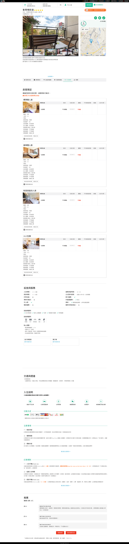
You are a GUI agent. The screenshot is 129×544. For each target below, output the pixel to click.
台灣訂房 (86, 1)
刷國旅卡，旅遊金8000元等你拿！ (96, 10)
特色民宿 (101, 1)
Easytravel (67, 543)
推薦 (77, 79)
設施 (48, 79)
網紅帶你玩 (114, 1)
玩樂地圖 (120, 1)
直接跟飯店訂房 (94, 1)
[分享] (95, 17)
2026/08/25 (72, 109)
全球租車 (107, 1)
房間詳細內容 (29, 139)
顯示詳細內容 (28, 341)
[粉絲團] (99, 17)
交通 (59, 79)
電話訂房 (36, 136)
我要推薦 (60, 532)
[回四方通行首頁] (3, 1)
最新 (28, 79)
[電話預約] (103, 17)
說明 (68, 79)
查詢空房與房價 (28, 136)
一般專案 (42, 109)
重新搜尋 (89, 5)
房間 (38, 79)
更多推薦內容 (71, 532)
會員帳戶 (127, 1)
